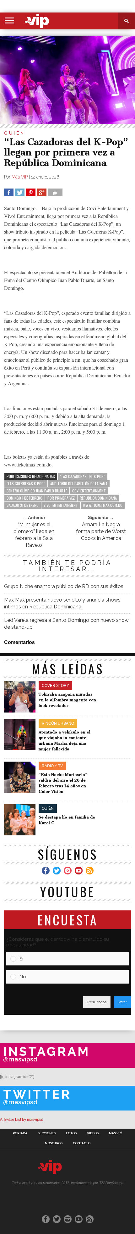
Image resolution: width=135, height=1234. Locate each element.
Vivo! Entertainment (61, 505)
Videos (93, 1133)
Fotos (71, 1133)
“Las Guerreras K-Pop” (26, 483)
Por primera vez (61, 498)
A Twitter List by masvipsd (21, 1119)
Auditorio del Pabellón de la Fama (78, 483)
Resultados (96, 1002)
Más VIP (20, 176)
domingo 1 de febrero (24, 498)
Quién (14, 133)
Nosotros (53, 1143)
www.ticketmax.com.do (102, 505)
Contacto (81, 1143)
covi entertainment (89, 490)
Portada (20, 1133)
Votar (122, 1002)
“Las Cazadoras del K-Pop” (82, 476)
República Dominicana (98, 498)
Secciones (47, 1133)
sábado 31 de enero (23, 505)
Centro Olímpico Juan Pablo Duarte (37, 490)
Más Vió (115, 1133)
